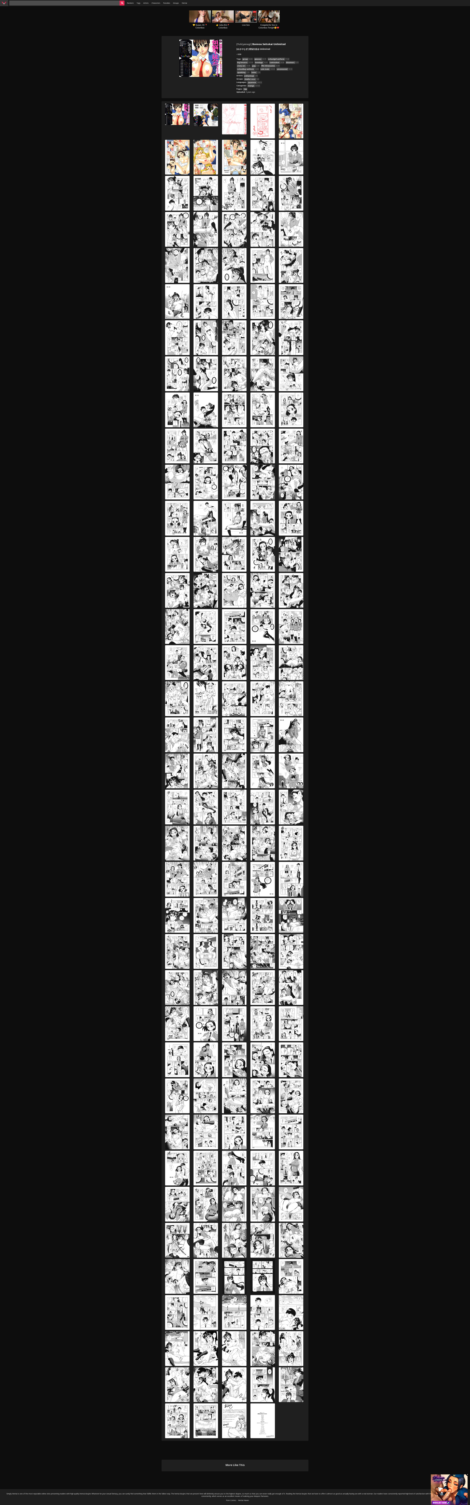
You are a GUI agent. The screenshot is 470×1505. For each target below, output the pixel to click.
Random (130, 3)
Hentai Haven (243, 1500)
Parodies (166, 3)
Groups (176, 3)
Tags (138, 3)
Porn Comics (231, 1500)
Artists (146, 3)
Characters (156, 3)
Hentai (184, 3)
